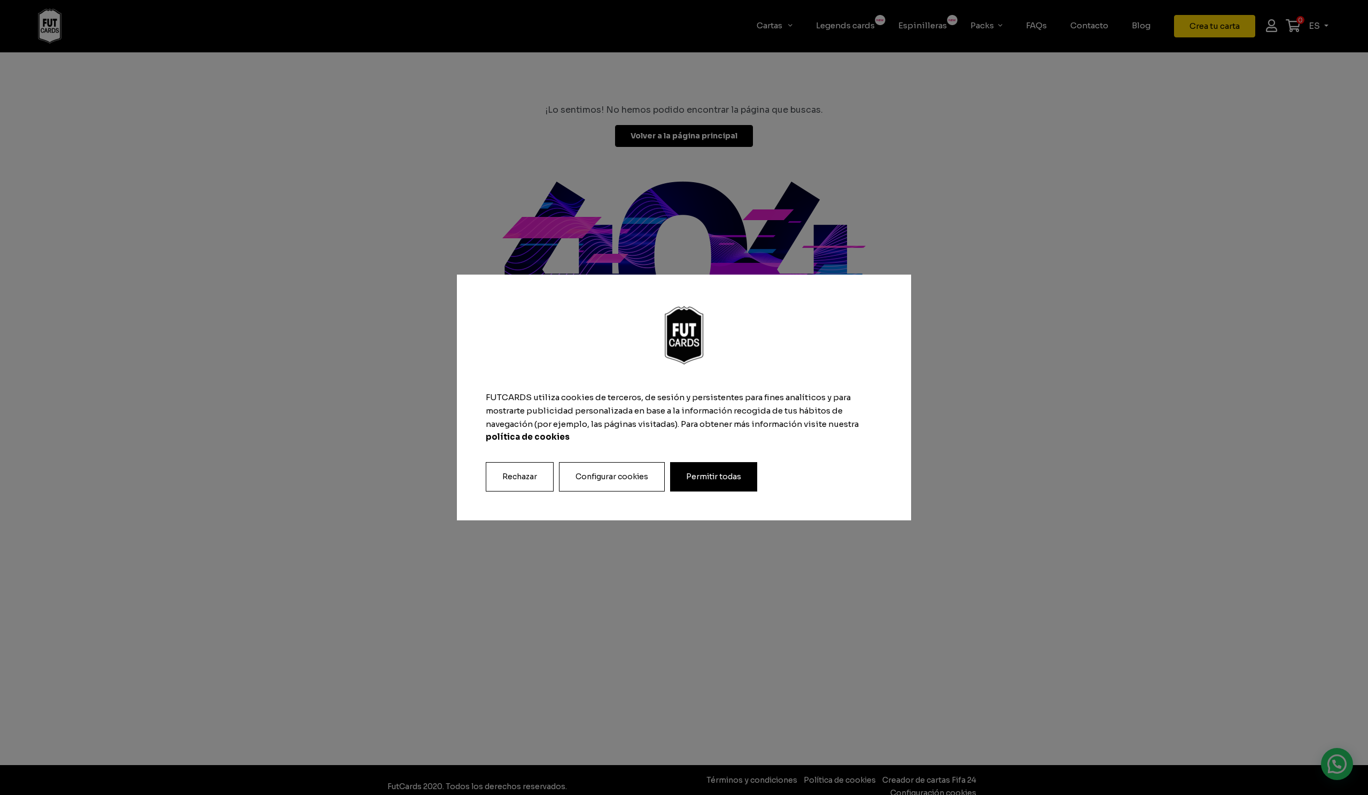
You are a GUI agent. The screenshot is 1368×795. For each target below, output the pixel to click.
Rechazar (519, 476)
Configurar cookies (612, 476)
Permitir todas (713, 476)
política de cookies (528, 437)
